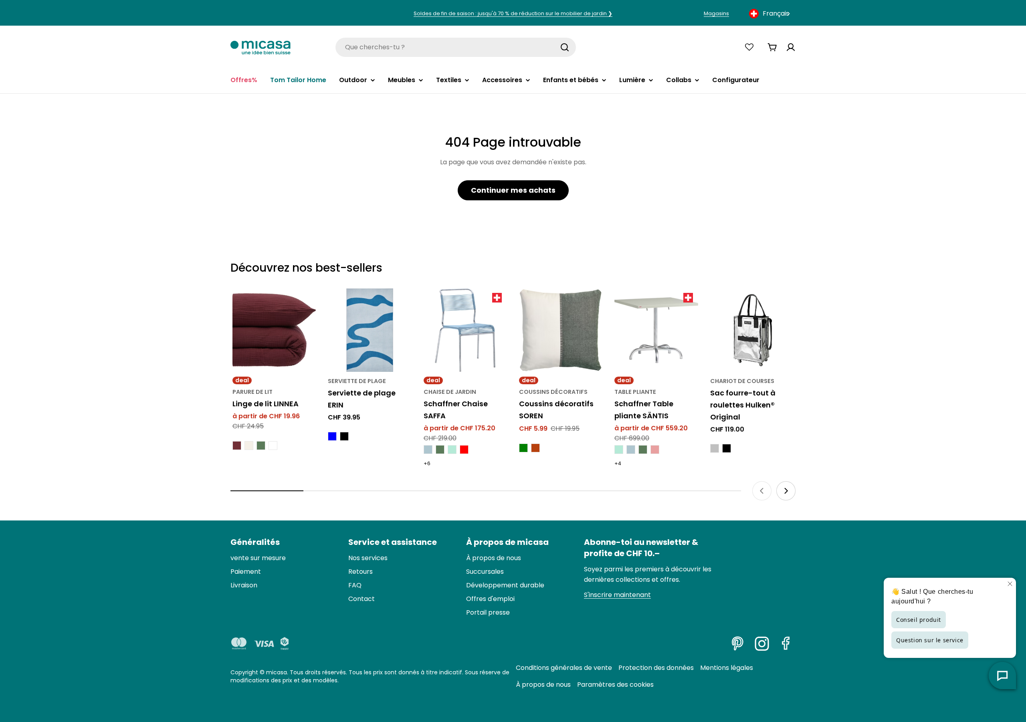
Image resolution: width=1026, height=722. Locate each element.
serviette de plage (357, 381)
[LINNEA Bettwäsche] (274, 330)
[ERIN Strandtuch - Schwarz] (344, 436)
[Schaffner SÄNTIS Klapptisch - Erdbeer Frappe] (654, 449)
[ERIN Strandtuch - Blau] (332, 436)
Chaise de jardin (450, 392)
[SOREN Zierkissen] (560, 330)
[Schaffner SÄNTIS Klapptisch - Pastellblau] (630, 449)
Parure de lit (252, 392)
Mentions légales (726, 667)
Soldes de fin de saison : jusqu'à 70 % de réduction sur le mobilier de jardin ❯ (513, 13)
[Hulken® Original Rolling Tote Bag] (752, 330)
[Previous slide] (762, 490)
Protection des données (656, 667)
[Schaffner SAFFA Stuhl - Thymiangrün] (440, 449)
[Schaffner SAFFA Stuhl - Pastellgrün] (452, 449)
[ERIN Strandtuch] (369, 330)
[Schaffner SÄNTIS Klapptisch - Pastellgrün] (618, 449)
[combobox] (770, 13)
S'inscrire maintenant (617, 594)
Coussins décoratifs (553, 392)
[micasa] (260, 47)
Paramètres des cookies (615, 684)
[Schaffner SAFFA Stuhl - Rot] (464, 449)
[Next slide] (786, 490)
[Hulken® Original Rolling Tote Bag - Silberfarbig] (714, 448)
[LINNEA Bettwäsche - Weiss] (273, 445)
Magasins (716, 13)
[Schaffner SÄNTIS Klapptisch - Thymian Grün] (642, 449)
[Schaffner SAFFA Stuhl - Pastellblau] (428, 449)
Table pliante (635, 392)
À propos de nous (543, 684)
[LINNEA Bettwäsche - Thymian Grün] (260, 445)
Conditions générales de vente (564, 667)
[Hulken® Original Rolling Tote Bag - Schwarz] (726, 448)
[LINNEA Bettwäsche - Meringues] (248, 445)
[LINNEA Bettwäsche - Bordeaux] (236, 445)
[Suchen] (565, 47)
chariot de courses (742, 381)
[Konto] (791, 47)
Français (776, 13)
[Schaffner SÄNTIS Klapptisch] (656, 330)
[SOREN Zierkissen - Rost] (535, 448)
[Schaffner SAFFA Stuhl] (465, 330)
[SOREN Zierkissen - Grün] (523, 448)
